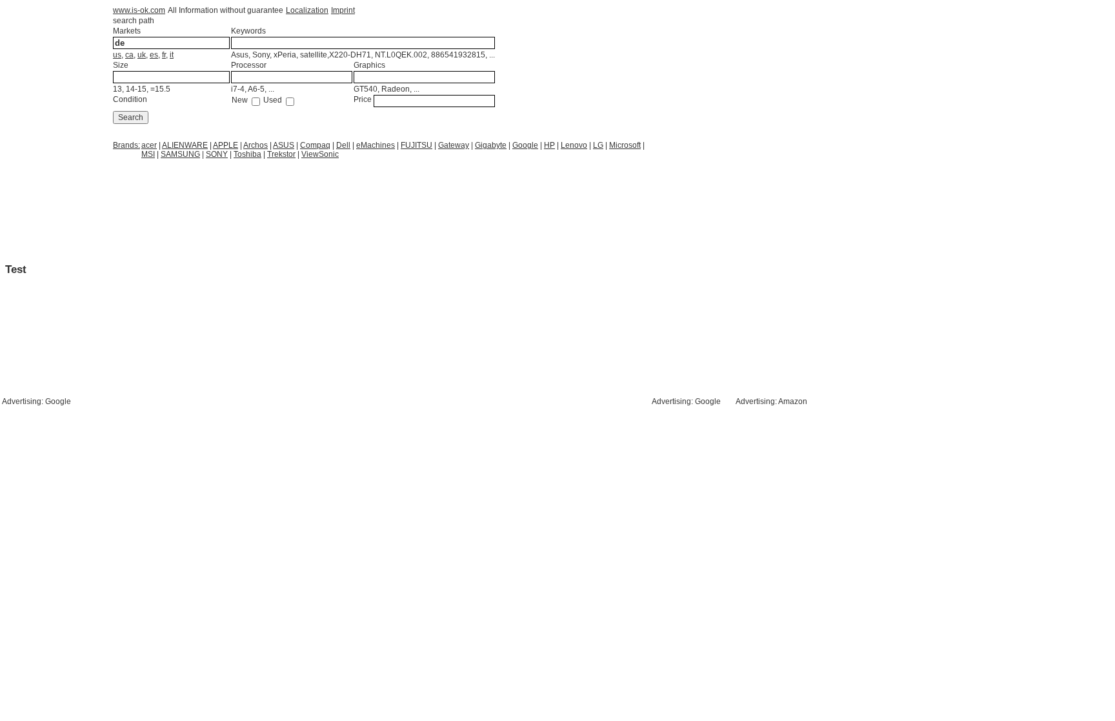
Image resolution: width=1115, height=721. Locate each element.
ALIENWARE (185, 145)
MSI (148, 154)
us (117, 54)
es (154, 54)
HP (549, 145)
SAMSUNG (180, 154)
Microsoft (625, 145)
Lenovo (574, 145)
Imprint (343, 10)
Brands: (126, 145)
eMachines (375, 145)
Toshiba (247, 154)
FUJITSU (416, 145)
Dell (343, 145)
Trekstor (281, 154)
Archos (255, 145)
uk (141, 54)
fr (164, 54)
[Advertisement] (215, 191)
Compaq (315, 145)
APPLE (225, 145)
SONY (217, 154)
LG (598, 145)
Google (525, 145)
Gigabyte (491, 145)
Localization (307, 10)
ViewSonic (320, 154)
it (172, 54)
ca (129, 54)
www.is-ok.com (139, 10)
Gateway (453, 145)
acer (149, 145)
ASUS (283, 145)
